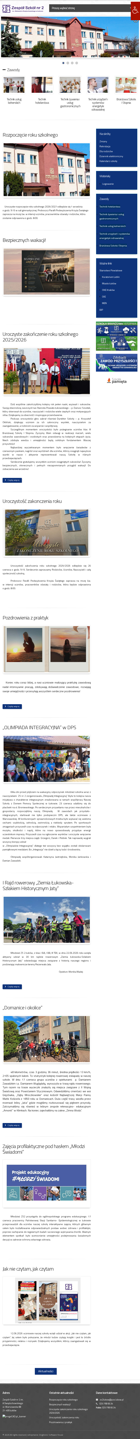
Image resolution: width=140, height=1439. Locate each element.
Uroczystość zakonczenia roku (32, 501)
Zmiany (103, 141)
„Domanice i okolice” (22, 1007)
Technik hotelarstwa (42, 101)
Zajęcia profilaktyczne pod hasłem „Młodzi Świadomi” (44, 1149)
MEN (104, 303)
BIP (101, 310)
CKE (104, 296)
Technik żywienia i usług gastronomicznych (70, 102)
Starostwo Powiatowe (111, 270)
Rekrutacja (105, 146)
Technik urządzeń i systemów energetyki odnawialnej (98, 104)
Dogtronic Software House (51, 1434)
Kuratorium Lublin (111, 277)
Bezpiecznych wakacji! (24, 240)
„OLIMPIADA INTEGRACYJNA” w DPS (39, 727)
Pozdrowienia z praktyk (25, 618)
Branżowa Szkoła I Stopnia (126, 101)
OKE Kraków (108, 290)
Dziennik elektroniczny (111, 156)
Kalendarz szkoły (108, 161)
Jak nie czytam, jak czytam (28, 1269)
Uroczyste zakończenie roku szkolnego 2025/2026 (40, 337)
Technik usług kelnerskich (14, 101)
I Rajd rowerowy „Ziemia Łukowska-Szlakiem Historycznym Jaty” (38, 885)
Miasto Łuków (109, 283)
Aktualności (45, 1371)
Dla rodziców (106, 151)
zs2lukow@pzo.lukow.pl (112, 1399)
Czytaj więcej (13, 480)
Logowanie (108, 184)
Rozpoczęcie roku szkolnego (30, 135)
